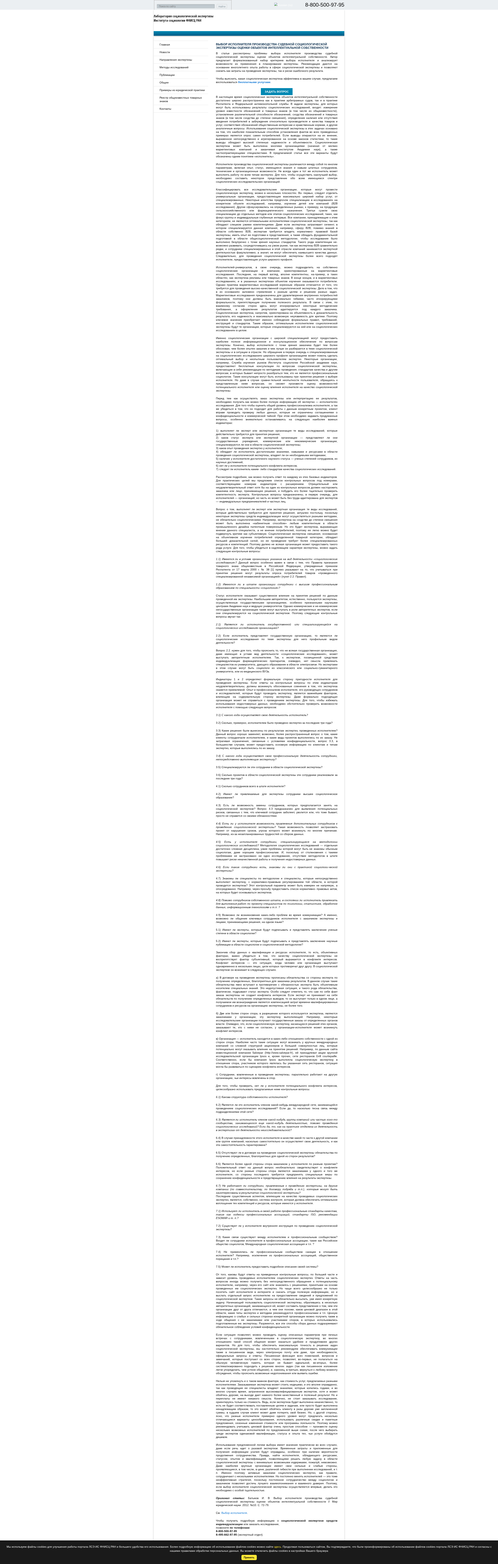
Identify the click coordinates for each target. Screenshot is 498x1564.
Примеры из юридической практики (182, 90)
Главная (165, 44)
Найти (221, 6)
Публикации (167, 74)
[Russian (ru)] (283, 5)
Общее (164, 82)
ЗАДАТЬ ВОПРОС (277, 91)
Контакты (165, 108)
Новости (165, 52)
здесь (277, 1546)
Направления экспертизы (176, 59)
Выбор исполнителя (234, 1512)
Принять (249, 1557)
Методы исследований (174, 67)
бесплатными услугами (254, 82)
